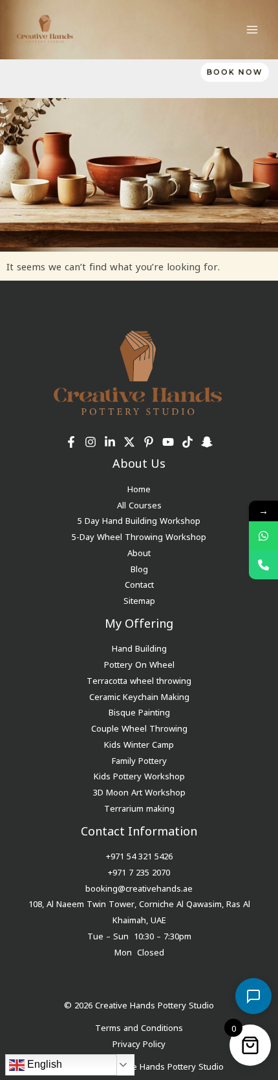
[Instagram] (90, 442)
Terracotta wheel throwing (139, 680)
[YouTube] (168, 442)
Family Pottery (139, 760)
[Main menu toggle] (252, 29)
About (139, 552)
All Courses (139, 504)
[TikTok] (187, 442)
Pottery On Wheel (139, 663)
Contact (139, 583)
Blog (139, 568)
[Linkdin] (110, 442)
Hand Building (139, 647)
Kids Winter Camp (139, 743)
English (43, 1064)
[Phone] (263, 564)
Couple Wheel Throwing (139, 727)
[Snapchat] (207, 442)
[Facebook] (71, 442)
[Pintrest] (149, 442)
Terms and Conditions (139, 1027)
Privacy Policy (139, 1043)
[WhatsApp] (263, 535)
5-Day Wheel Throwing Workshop (139, 536)
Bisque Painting (139, 711)
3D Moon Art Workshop (139, 791)
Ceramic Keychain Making (139, 696)
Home (139, 488)
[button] (231, 72)
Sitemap (139, 600)
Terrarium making (139, 807)
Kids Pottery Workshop (139, 775)
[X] (129, 442)
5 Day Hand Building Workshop (139, 520)
